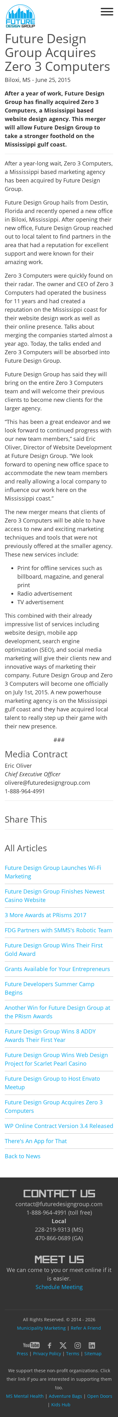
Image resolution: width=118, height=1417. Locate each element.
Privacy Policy (47, 1353)
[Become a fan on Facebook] (50, 1344)
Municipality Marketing (41, 1328)
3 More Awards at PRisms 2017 (45, 915)
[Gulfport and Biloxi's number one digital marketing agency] (20, 15)
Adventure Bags (65, 1396)
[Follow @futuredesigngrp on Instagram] (78, 1344)
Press (22, 1353)
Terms (72, 1353)
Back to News (23, 1156)
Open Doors (99, 1396)
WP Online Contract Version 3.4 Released (59, 1126)
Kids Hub (60, 1405)
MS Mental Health (25, 1396)
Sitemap (93, 1353)
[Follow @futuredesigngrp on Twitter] (62, 1344)
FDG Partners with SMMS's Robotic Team (58, 930)
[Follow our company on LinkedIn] (92, 1344)
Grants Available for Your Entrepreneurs (57, 969)
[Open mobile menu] (107, 12)
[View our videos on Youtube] (31, 1344)
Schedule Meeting (59, 1287)
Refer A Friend (86, 1328)
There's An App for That (36, 1141)
